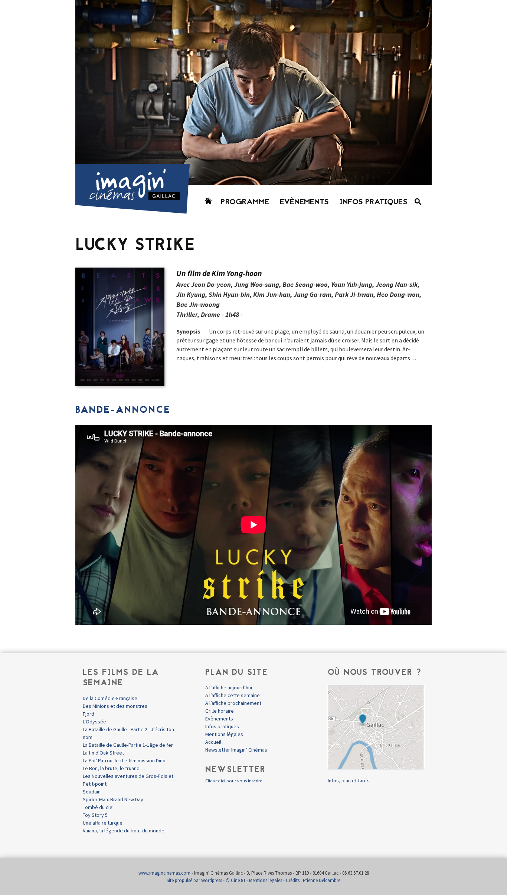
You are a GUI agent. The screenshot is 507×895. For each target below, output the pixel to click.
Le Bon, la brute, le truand (111, 768)
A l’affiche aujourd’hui (228, 687)
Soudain (92, 791)
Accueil (213, 742)
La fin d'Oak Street (103, 752)
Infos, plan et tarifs (349, 780)
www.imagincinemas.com (164, 873)
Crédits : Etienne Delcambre (313, 880)
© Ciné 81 (235, 880)
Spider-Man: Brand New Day (113, 799)
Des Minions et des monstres (115, 706)
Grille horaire (219, 710)
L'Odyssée (94, 721)
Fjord (88, 713)
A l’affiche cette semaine (232, 695)
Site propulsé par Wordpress (194, 880)
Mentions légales (224, 734)
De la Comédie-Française (110, 698)
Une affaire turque (102, 822)
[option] (253, 92)
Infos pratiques (374, 202)
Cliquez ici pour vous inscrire (233, 780)
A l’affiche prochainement (233, 703)
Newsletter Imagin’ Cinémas (236, 749)
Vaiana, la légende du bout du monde (123, 830)
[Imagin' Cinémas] (135, 210)
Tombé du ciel (98, 807)
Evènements (304, 202)
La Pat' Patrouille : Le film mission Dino (124, 760)
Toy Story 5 (95, 815)
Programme (245, 202)
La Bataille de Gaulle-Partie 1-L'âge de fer (128, 745)
